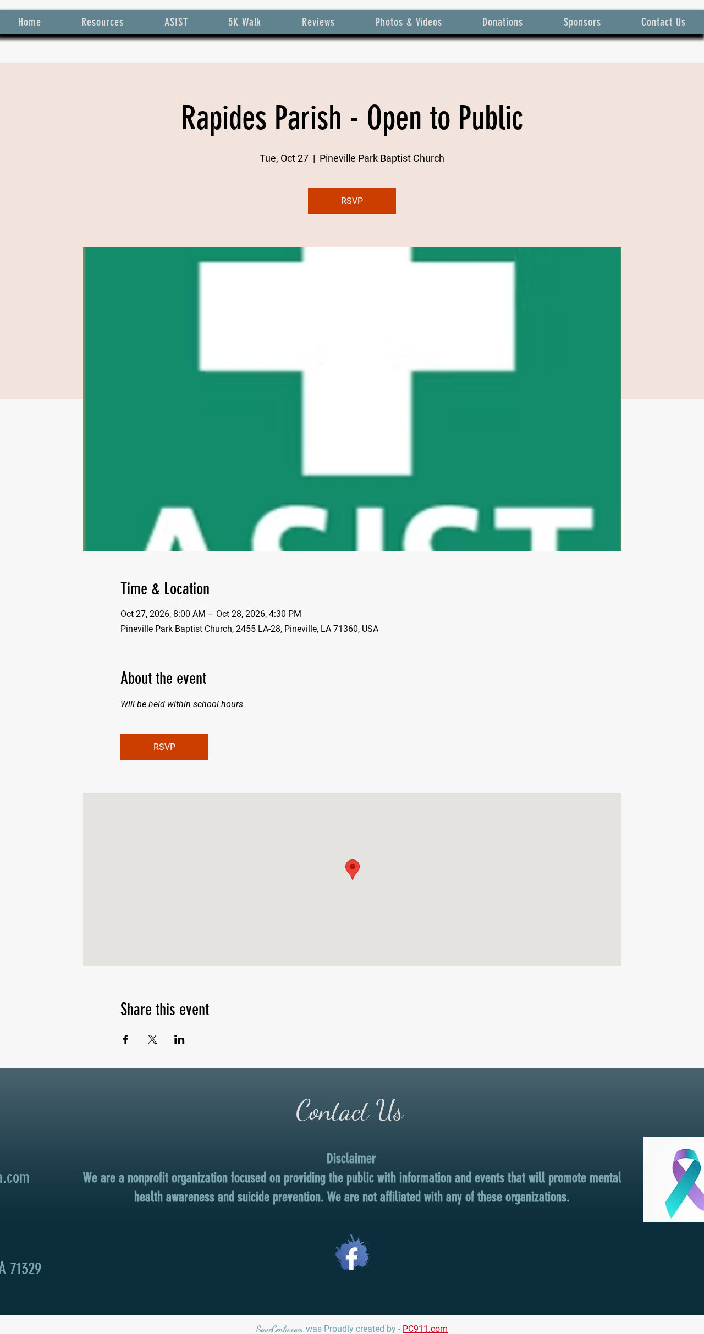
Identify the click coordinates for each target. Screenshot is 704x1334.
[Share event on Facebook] (125, 1039)
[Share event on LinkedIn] (179, 1039)
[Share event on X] (152, 1039)
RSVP (352, 201)
